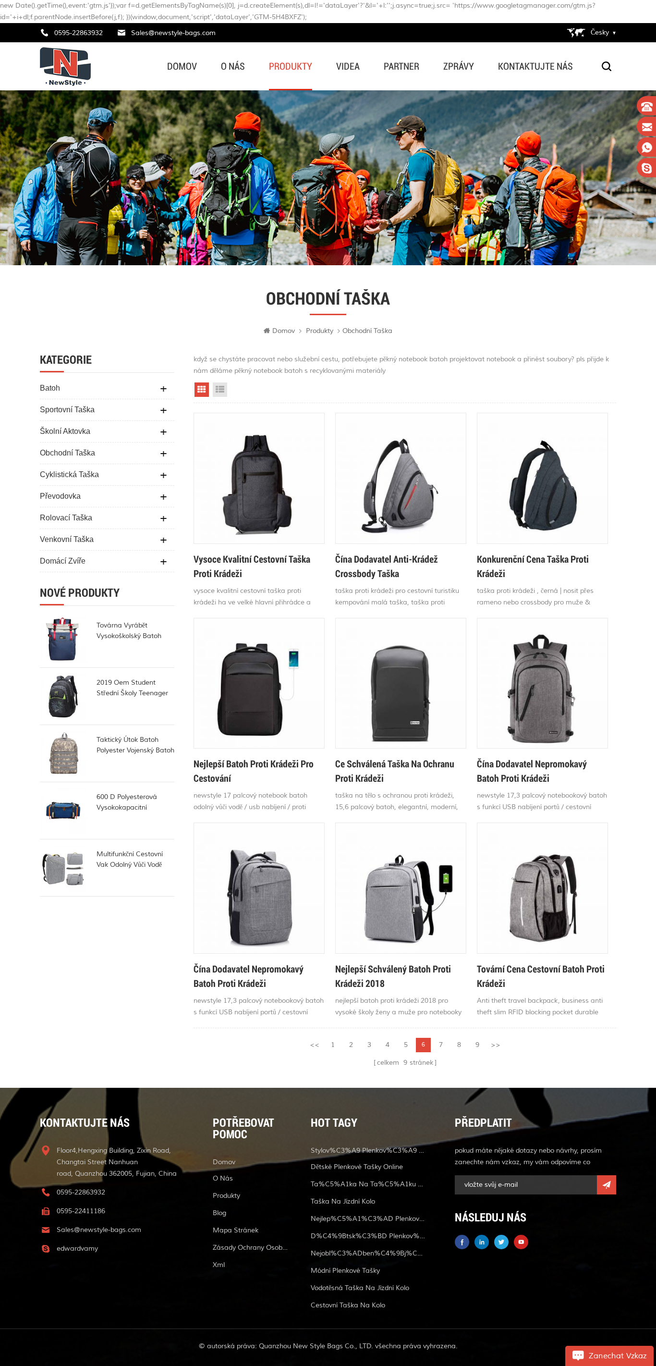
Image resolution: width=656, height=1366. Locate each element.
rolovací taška (66, 518)
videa (348, 66)
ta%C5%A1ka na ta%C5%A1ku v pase (368, 1184)
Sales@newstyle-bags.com (173, 33)
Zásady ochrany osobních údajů (250, 1247)
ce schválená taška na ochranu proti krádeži (394, 770)
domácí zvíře (62, 561)
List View (220, 389)
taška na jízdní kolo (343, 1201)
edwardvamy (77, 1248)
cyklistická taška (69, 474)
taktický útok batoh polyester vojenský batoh (135, 745)
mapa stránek (235, 1230)
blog (219, 1213)
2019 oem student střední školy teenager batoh (132, 688)
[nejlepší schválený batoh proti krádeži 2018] (400, 888)
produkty (290, 66)
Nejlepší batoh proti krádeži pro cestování (254, 770)
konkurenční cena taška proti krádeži (533, 566)
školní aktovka (65, 431)
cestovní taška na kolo (348, 1305)
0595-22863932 (78, 33)
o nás (233, 66)
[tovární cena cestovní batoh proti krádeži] (542, 888)
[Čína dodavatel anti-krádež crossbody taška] (400, 478)
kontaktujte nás (535, 66)
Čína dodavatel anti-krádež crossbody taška (386, 566)
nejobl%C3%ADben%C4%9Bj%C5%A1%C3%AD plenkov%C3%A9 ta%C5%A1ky (368, 1253)
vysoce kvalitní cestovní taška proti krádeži (252, 566)
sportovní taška (67, 410)
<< (314, 1045)
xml (219, 1265)
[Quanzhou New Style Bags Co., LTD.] (65, 66)
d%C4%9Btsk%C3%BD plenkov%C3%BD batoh (368, 1236)
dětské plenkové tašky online (357, 1167)
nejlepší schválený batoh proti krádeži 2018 (393, 975)
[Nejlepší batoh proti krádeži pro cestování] (259, 683)
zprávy (458, 66)
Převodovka (60, 496)
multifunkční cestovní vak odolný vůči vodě (130, 859)
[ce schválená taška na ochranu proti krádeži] (400, 683)
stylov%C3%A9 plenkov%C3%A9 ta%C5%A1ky (368, 1150)
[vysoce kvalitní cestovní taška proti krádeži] (259, 478)
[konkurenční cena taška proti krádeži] (542, 478)
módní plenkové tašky (345, 1271)
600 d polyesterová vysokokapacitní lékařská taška (127, 803)
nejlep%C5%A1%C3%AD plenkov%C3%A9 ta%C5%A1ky (368, 1219)
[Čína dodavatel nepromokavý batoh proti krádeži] (542, 683)
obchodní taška (67, 453)
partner (401, 66)
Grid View (201, 389)
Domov (182, 66)
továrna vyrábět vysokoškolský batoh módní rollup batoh (129, 631)
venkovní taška (67, 539)
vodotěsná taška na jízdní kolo (360, 1288)
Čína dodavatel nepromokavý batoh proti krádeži (532, 770)
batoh (50, 388)
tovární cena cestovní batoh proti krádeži (541, 975)
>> (495, 1045)
